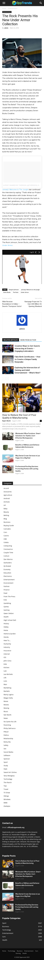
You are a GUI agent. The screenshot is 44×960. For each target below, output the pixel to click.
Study (6, 765)
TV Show (7, 793)
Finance (6, 590)
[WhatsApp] (20, 33)
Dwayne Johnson (14, 289)
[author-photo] (22, 326)
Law (5, 671)
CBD (5, 539)
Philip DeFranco (9, 728)
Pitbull (6, 732)
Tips (5, 786)
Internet (7, 654)
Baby (5, 508)
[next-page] (7, 378)
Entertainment (12, 8)
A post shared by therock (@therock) (20, 185)
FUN (5, 600)
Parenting (7, 725)
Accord (6, 488)
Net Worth (7, 715)
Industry (7, 647)
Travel (6, 789)
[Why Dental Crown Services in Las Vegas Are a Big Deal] (8, 458)
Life (5, 678)
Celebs (6, 542)
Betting (6, 515)
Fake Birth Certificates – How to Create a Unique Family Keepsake (27, 359)
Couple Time (8, 552)
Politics (6, 735)
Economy (7, 569)
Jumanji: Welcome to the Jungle (30, 289)
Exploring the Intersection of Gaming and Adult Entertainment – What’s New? (27, 370)
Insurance (7, 651)
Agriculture (8, 495)
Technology (8, 779)
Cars (5, 532)
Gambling (7, 603)
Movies (6, 705)
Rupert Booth (6, 421)
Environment (8, 583)
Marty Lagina (8, 694)
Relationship (8, 738)
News (6, 718)
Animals (7, 502)
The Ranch (8, 782)
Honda (6, 637)
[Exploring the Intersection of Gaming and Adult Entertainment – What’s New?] (8, 370)
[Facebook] (4, 33)
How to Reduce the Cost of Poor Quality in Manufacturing (19, 416)
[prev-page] (3, 378)
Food (5, 593)
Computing (8, 546)
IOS (5, 657)
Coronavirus (8, 549)
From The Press (9, 596)
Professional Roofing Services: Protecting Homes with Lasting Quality (26, 469)
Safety (6, 745)
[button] (3, 3)
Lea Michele (8, 674)
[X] (9, 33)
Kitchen (6, 667)
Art (5, 505)
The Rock (15, 292)
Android (7, 498)
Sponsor (7, 759)
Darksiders (8, 563)
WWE (5, 803)
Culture (6, 556)
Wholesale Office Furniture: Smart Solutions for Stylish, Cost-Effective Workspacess (28, 436)
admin (6, 28)
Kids (5, 664)
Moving (6, 708)
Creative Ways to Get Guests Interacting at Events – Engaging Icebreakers (27, 348)
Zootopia (7, 806)
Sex (5, 749)
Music (6, 711)
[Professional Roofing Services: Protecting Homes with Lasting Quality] (8, 469)
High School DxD (10, 620)
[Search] (41, 3)
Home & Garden (10, 634)
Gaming (6, 610)
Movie (6, 701)
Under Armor (7, 245)
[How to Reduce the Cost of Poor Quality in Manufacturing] (22, 398)
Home (4, 8)
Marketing (7, 688)
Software (7, 755)
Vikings (6, 796)
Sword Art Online (10, 772)
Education (7, 573)
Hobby (6, 627)
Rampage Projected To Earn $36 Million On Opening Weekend (33, 304)
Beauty (6, 512)
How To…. (7, 640)
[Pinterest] (15, 33)
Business (7, 522)
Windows (7, 799)
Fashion (6, 586)
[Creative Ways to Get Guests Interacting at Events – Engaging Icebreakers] (8, 348)
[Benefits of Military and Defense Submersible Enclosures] (8, 447)
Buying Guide (9, 525)
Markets (7, 691)
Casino (6, 536)
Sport (6, 762)
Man (5, 684)
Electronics (8, 576)
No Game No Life (10, 722)
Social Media (8, 752)
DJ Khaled (7, 566)
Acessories (8, 492)
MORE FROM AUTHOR (28, 340)
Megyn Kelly (8, 698)
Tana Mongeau (9, 776)
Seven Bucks (6, 292)
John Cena (7, 661)
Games (6, 607)
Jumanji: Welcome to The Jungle (15, 189)
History (6, 623)
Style (5, 769)
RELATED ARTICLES (11, 340)
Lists (5, 681)
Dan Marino (8, 559)
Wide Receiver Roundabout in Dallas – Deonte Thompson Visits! (12, 304)
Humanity (7, 644)
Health (6, 617)
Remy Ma (7, 742)
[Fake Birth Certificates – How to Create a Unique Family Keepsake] (8, 359)
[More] (25, 33)
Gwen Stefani (9, 613)
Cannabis (7, 529)
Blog (5, 519)
